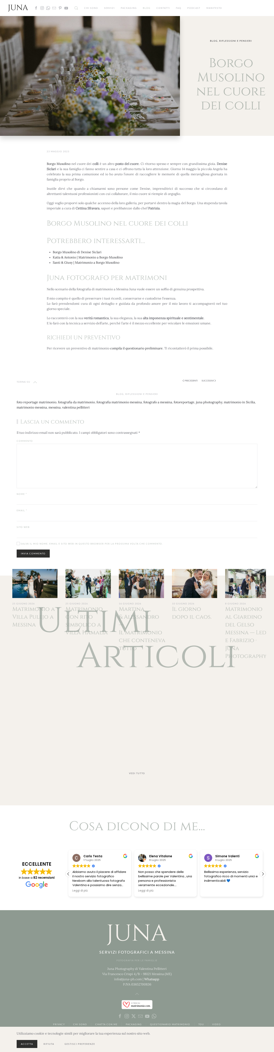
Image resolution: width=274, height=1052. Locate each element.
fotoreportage (184, 402)
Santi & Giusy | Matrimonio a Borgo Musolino (86, 262)
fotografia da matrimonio (76, 402)
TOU (201, 1024)
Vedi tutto (137, 773)
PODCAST (193, 8)
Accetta (27, 1044)
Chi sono (91, 8)
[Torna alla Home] (18, 8)
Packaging (129, 8)
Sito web (23, 527)
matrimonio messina (32, 407)
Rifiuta (49, 1044)
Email (22, 510)
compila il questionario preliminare (136, 348)
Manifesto (214, 8)
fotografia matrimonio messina (119, 402)
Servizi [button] (109, 8)
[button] (76, 8)
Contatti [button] (163, 8)
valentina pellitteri (76, 407)
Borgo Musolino (58, 164)
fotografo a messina (157, 402)
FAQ (178, 8)
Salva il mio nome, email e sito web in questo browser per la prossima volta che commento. (91, 543)
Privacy (59, 1024)
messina (55, 407)
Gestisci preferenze (80, 1044)
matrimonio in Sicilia (239, 402)
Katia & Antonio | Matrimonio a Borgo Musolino (88, 257)
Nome (22, 494)
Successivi (208, 380)
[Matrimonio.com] (137, 1004)
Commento (25, 441)
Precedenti (191, 380)
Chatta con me (106, 1024)
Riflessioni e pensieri (235, 40)
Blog (146, 8)
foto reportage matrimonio (36, 402)
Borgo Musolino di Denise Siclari (77, 252)
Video (216, 1024)
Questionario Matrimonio (170, 1024)
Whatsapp (151, 979)
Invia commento (33, 553)
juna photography (209, 402)
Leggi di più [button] (70, 891)
